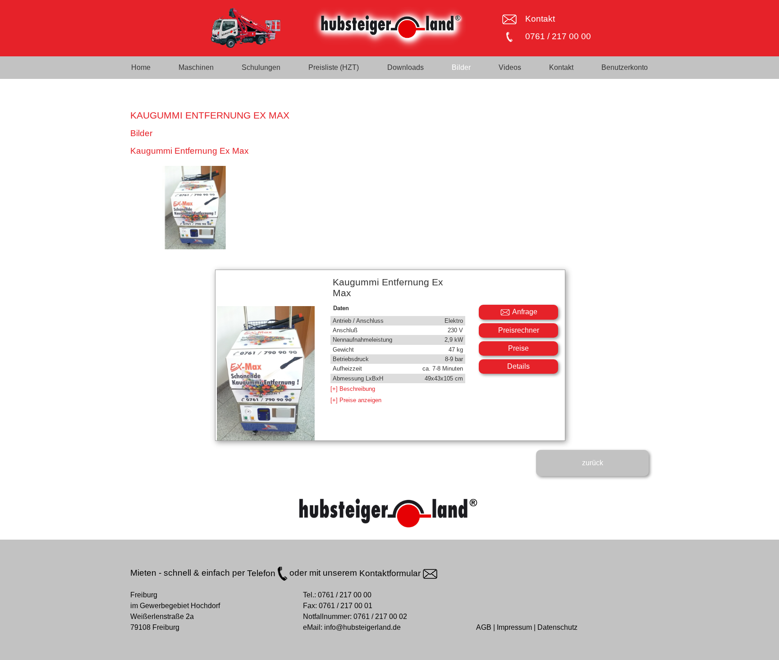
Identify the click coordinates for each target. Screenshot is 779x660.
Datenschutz (557, 627)
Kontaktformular (391, 573)
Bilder (461, 67)
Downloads (405, 67)
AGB (483, 627)
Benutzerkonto (624, 67)
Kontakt (540, 18)
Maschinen (196, 67)
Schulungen (261, 67)
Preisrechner (518, 330)
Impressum (514, 627)
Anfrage (524, 312)
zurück (592, 463)
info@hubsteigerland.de (362, 627)
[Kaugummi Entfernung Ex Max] (195, 208)
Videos (510, 67)
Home (141, 67)
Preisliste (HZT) (333, 67)
